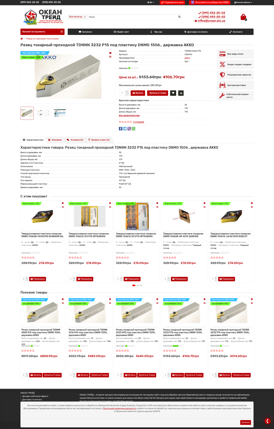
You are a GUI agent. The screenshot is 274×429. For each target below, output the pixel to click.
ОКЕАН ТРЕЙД (27, 393)
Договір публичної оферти (35, 396)
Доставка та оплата (197, 32)
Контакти (237, 32)
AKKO (187, 58)
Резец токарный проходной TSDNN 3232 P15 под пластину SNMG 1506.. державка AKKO (230, 332)
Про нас (158, 32)
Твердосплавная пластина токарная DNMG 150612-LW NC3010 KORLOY (230, 235)
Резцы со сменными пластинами (42, 38)
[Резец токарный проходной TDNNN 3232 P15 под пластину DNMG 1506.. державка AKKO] (68, 77)
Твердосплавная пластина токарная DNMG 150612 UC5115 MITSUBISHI (89, 235)
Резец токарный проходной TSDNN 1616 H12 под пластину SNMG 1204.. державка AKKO (88, 332)
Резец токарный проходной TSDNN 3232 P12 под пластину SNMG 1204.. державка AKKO (183, 332)
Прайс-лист (123, 32)
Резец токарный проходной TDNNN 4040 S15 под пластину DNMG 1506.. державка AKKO (41, 332)
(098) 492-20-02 (51, 2)
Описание (57, 140)
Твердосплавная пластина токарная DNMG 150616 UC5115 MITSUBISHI (136, 235)
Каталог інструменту (33, 31)
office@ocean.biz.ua (211, 20)
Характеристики (35, 140)
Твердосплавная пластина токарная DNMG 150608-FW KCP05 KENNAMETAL (42, 235)
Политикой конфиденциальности (119, 408)
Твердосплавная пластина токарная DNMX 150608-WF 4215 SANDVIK (183, 235)
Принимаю (245, 422)
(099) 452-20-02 (29, 2)
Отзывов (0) (77, 140)
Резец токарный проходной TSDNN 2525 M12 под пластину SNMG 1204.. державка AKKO (136, 332)
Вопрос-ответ (100, 140)
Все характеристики (129, 115)
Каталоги (87, 32)
